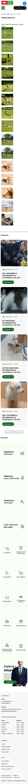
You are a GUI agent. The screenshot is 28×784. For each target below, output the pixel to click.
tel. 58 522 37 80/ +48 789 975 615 (11, 709)
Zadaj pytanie (10, 682)
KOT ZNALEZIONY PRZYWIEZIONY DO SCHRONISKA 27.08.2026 (11, 323)
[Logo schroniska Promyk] (13, 3)
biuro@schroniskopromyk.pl (9, 711)
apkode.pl (23, 780)
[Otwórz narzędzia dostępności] (24, 3)
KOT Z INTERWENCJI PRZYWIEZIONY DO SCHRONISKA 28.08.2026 (11, 276)
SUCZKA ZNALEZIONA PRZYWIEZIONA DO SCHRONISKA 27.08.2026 (11, 370)
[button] (3, 8)
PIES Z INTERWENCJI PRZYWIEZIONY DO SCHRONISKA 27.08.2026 (11, 417)
